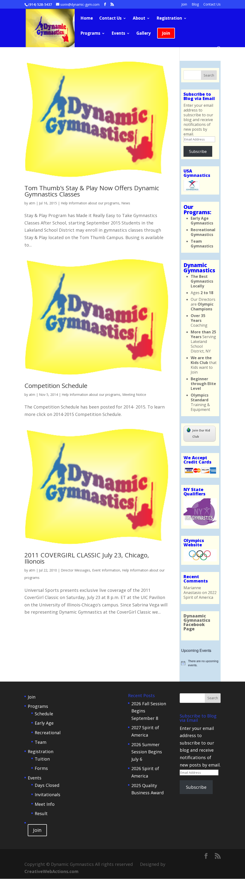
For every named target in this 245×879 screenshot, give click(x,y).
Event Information (106, 570)
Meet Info (45, 804)
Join (184, 4)
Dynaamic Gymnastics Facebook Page (197, 622)
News (125, 203)
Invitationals (47, 794)
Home (86, 19)
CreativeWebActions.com (51, 871)
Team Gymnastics (202, 244)
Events (118, 34)
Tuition (42, 759)
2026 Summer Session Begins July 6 (146, 752)
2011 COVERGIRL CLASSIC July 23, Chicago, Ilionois (86, 558)
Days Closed (47, 785)
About (139, 19)
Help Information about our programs (90, 203)
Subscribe (198, 151)
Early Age (44, 723)
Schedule (44, 714)
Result (41, 813)
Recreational (48, 732)
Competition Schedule (55, 385)
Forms (41, 768)
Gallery (143, 34)
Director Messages (75, 570)
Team (40, 742)
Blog (195, 4)
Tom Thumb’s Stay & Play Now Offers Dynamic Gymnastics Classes (91, 191)
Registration (169, 19)
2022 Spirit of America (200, 595)
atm (32, 203)
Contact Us (212, 4)
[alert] (200, 663)
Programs (90, 34)
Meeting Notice (134, 394)
